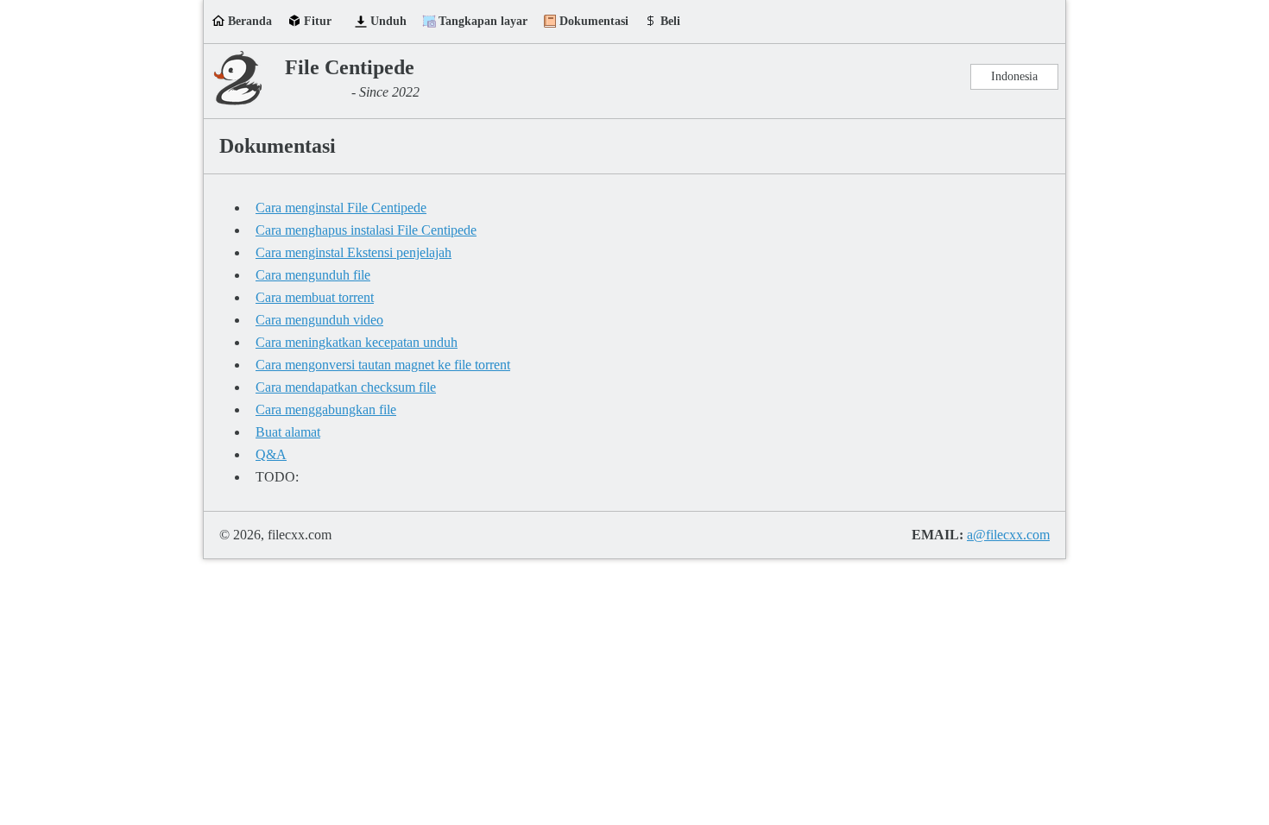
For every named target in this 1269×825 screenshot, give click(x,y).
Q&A (271, 454)
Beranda (250, 21)
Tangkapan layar (483, 21)
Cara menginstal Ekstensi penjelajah (353, 252)
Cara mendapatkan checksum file (346, 387)
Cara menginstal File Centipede (341, 207)
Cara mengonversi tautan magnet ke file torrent (383, 364)
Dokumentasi (593, 21)
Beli (670, 21)
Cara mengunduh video (319, 319)
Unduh (388, 21)
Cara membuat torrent (315, 297)
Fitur (317, 21)
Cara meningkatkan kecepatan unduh (357, 342)
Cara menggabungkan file (326, 409)
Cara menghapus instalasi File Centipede (366, 230)
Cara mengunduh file (313, 275)
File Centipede (349, 67)
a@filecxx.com (1008, 534)
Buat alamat (288, 432)
